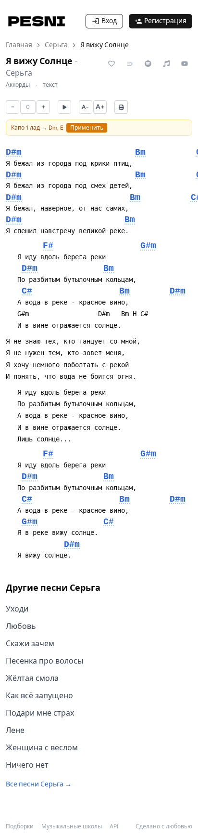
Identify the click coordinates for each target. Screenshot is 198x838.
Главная (19, 45)
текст (50, 84)
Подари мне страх (40, 713)
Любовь (21, 626)
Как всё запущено (39, 695)
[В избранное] (111, 63)
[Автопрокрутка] (64, 107)
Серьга (56, 45)
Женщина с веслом (42, 747)
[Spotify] (148, 63)
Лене (15, 730)
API (114, 826)
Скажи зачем (30, 643)
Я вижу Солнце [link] (104, 45)
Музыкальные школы (71, 826)
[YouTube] (184, 63)
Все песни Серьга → (39, 784)
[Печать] (121, 107)
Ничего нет (27, 765)
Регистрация (165, 21)
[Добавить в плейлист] (129, 63)
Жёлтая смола (32, 678)
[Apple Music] (166, 63)
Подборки (20, 826)
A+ (100, 107)
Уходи (17, 608)
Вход (109, 21)
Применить (86, 127)
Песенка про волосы (44, 660)
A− (85, 107)
